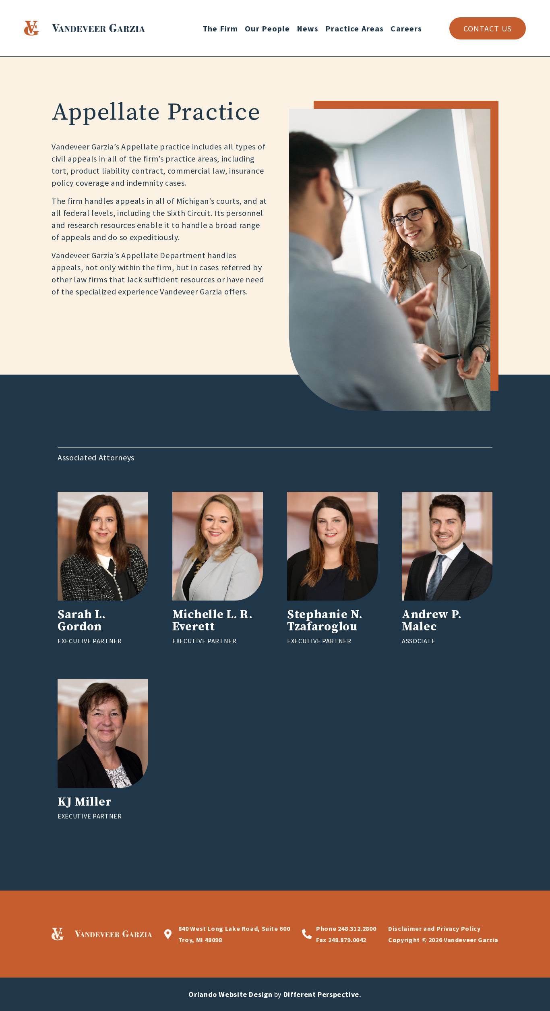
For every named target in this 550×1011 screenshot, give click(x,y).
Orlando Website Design (230, 994)
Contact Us (487, 28)
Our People (267, 28)
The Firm (220, 28)
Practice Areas (354, 28)
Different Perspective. (322, 994)
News (308, 28)
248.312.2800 (346, 928)
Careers (406, 28)
